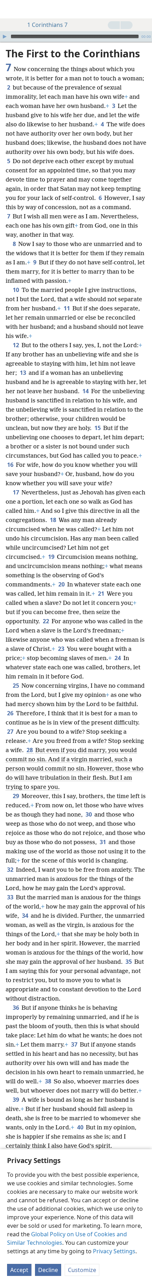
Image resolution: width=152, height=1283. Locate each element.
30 (89, 814)
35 (129, 962)
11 (67, 308)
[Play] (4, 36)
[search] (143, 9)
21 (101, 593)
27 (10, 731)
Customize (82, 1270)
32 (10, 870)
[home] (10, 9)
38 (48, 1081)
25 (16, 685)
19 (51, 557)
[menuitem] (10, 9)
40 (80, 1127)
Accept (19, 1270)
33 (10, 897)
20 (62, 584)
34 (25, 916)
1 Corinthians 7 (47, 25)
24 (118, 658)
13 (23, 373)
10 (16, 290)
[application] (76, 36)
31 (103, 842)
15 (98, 428)
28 (30, 750)
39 (16, 1100)
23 (61, 649)
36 (16, 1008)
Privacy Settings (114, 1251)
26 (10, 713)
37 (74, 1044)
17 (16, 492)
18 (53, 520)
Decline (48, 1270)
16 (10, 465)
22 (46, 621)
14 (86, 391)
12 (16, 345)
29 (16, 796)
